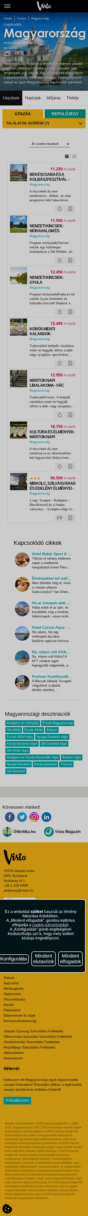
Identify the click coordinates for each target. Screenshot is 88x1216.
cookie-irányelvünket (50, 925)
